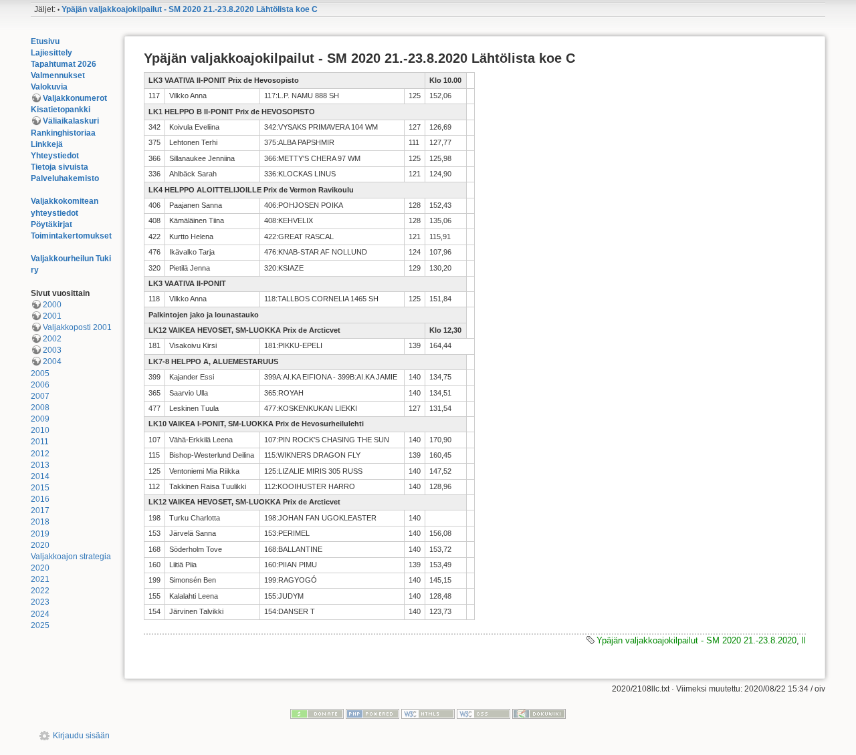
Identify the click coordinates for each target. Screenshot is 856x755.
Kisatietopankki (60, 109)
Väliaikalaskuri (71, 121)
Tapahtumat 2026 (63, 64)
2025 (40, 625)
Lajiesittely (51, 52)
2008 (40, 407)
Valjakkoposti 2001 (77, 327)
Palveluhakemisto (65, 178)
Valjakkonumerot (75, 98)
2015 (40, 487)
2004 (52, 361)
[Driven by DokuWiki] (539, 713)
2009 (40, 419)
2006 (40, 385)
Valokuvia (49, 87)
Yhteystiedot (55, 155)
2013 (40, 465)
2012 (40, 453)
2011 (40, 441)
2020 (40, 545)
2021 (40, 579)
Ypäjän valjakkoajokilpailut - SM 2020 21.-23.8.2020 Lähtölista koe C (190, 9)
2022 (40, 590)
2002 (52, 338)
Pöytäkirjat (51, 224)
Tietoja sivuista (59, 167)
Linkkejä (47, 144)
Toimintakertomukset (71, 236)
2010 (40, 430)
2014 (40, 476)
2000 (52, 304)
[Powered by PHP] (372, 713)
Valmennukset (58, 75)
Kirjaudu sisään (81, 735)
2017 (40, 510)
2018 (40, 521)
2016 (40, 499)
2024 (40, 614)
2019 (40, 534)
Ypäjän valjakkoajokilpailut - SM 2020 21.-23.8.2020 (696, 640)
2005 (40, 373)
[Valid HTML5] (428, 713)
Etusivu (45, 41)
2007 (40, 396)
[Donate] (317, 713)
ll (804, 640)
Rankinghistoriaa (63, 133)
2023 (40, 602)
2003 (52, 350)
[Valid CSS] (483, 713)
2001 (52, 316)
